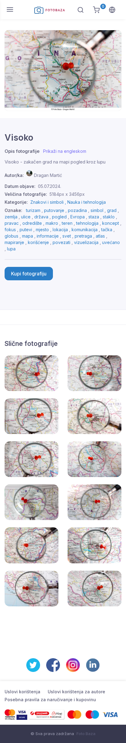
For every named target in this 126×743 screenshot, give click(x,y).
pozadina (77, 210)
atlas (100, 236)
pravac (12, 223)
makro (52, 223)
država (41, 216)
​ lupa (11, 248)
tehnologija (87, 223)
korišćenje (38, 242)
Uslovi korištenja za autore (76, 691)
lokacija (60, 229)
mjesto (42, 229)
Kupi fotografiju (28, 274)
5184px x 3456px (67, 194)
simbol (97, 210)
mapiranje (14, 242)
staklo (109, 216)
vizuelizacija (86, 242)
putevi (26, 229)
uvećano (111, 242)
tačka (106, 229)
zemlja (11, 216)
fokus (10, 229)
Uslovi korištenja (22, 691)
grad (112, 210)
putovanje (54, 210)
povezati (61, 242)
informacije (48, 236)
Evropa (77, 216)
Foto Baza (85, 733)
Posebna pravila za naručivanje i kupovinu (50, 699)
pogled (59, 216)
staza (93, 216)
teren (67, 223)
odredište (32, 223)
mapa (27, 236)
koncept (110, 223)
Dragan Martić (48, 175)
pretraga (83, 236)
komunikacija (85, 229)
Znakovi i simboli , (48, 202)
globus (11, 236)
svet (66, 236)
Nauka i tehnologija (86, 202)
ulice (26, 216)
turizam (33, 210)
